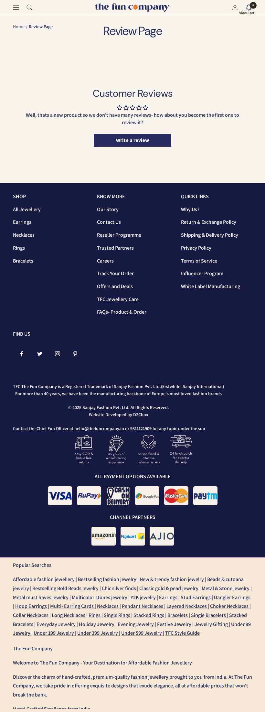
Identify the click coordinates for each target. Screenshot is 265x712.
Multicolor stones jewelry (100, 597)
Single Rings (117, 615)
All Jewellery (27, 209)
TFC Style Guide (182, 633)
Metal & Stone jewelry (226, 588)
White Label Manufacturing (210, 286)
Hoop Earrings (31, 606)
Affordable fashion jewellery (44, 579)
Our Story (108, 209)
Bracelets (23, 260)
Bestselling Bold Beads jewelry (66, 588)
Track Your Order (115, 273)
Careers (105, 260)
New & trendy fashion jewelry (172, 579)
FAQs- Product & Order (121, 311)
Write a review (132, 140)
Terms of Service (199, 260)
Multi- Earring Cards (72, 606)
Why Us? (190, 209)
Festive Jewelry (174, 624)
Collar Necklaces (31, 615)
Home (19, 26)
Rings (19, 247)
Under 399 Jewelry (98, 633)
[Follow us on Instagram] (57, 354)
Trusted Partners (115, 247)
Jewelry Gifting (212, 624)
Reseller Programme (119, 235)
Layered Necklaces (187, 606)
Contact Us (109, 222)
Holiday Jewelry (97, 624)
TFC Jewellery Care (118, 299)
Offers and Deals (115, 286)
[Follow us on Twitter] (39, 354)
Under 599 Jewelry (142, 633)
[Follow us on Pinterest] (75, 354)
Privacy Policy (196, 247)
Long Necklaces (69, 615)
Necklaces (24, 235)
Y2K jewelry (144, 597)
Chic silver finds (119, 588)
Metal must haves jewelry (41, 597)
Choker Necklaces (229, 606)
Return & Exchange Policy (208, 222)
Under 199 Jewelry (54, 633)
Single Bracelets (209, 615)
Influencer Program (202, 273)
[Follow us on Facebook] (22, 354)
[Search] (29, 7)
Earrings (22, 222)
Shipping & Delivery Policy (209, 235)
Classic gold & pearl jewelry (169, 588)
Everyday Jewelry (57, 624)
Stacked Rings (149, 615)
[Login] (235, 7)
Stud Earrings (196, 597)
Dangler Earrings (232, 597)
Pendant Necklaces (143, 606)
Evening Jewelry (136, 624)
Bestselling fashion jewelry (107, 579)
